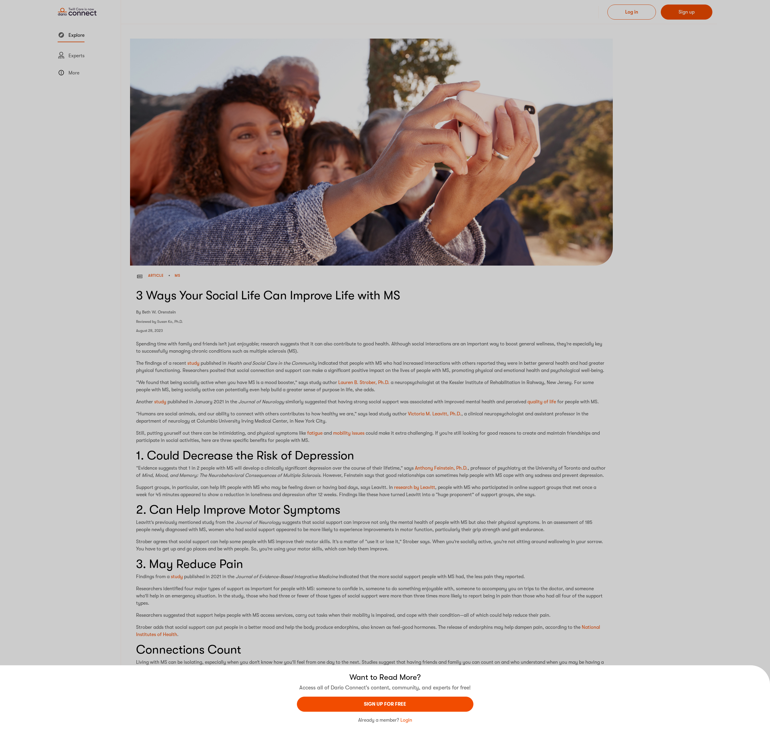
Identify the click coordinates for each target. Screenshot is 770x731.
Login (406, 720)
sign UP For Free (385, 704)
